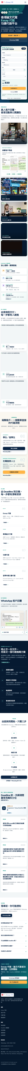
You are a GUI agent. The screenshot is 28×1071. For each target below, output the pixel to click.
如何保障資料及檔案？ (7, 946)
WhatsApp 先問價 (14, 40)
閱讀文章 (5, 838)
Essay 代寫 (3, 1010)
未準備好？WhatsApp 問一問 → (14, 780)
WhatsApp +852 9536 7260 (8, 1043)
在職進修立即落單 (14, 472)
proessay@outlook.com (7, 1046)
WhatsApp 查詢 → (7, 451)
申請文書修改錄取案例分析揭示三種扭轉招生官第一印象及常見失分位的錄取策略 (13, 877)
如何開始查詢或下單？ (7, 923)
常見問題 (3, 1030)
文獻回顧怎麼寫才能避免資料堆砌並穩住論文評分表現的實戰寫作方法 (13, 851)
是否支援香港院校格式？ (7, 935)
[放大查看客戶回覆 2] (14, 164)
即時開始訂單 (9, 299)
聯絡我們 (3, 1017)
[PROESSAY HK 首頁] (7, 2)
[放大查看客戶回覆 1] (6, 164)
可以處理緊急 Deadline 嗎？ (9, 940)
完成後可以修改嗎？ (6, 951)
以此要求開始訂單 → (14, 88)
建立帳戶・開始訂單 (14, 35)
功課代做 (3, 1015)
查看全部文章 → (5, 800)
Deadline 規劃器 (5, 1028)
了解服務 (5, 522)
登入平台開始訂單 (14, 982)
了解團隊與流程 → (5, 662)
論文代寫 (3, 1012)
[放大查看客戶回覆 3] (22, 164)
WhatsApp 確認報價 (14, 91)
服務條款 (3, 1032)
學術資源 (3, 1025)
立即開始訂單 (14, 777)
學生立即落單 (14, 448)
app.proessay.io (5, 1049)
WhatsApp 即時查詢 (14, 978)
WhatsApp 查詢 (6, 915)
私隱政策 (3, 1035)
